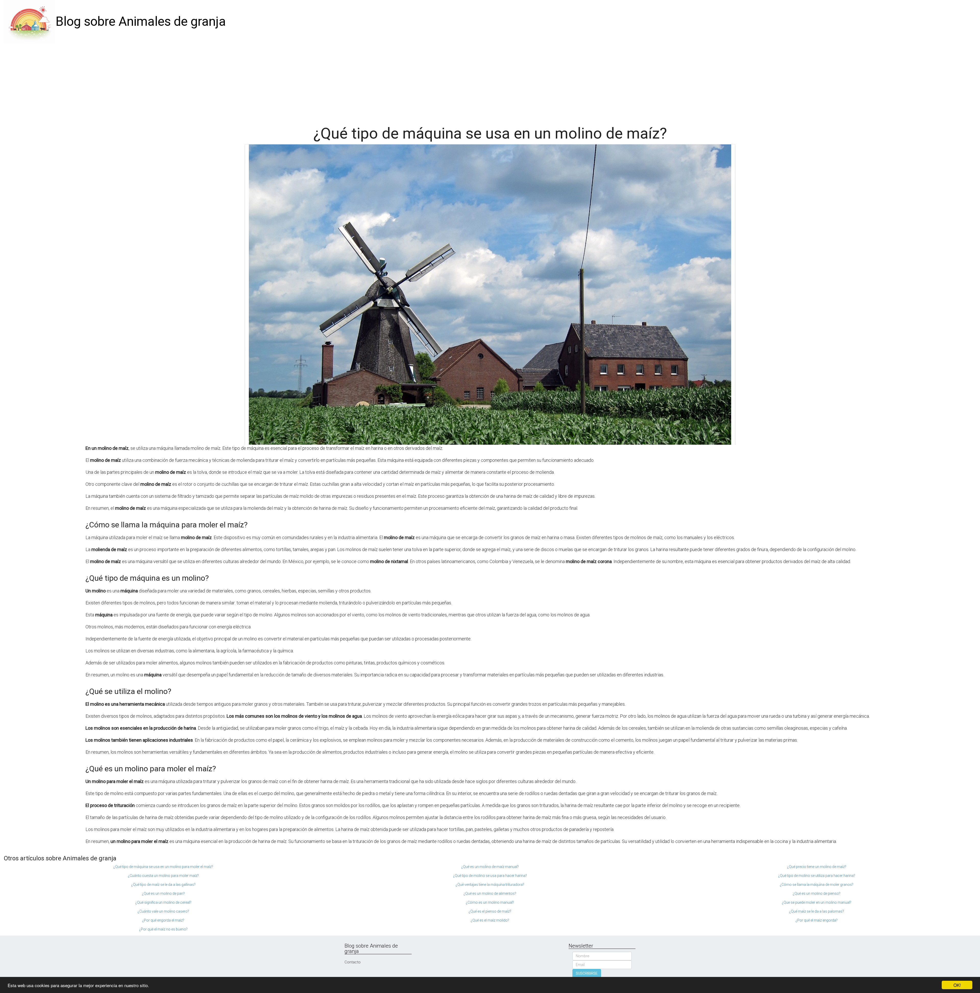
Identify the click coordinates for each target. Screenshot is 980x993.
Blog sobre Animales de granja (141, 21)
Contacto (353, 962)
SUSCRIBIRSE (587, 973)
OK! (957, 985)
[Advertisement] (490, 81)
